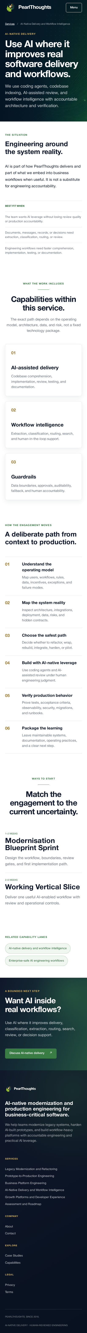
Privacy (10, 1285)
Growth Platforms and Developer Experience (35, 1197)
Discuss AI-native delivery (31, 1053)
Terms (9, 1292)
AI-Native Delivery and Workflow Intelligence (34, 1190)
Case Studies (14, 1255)
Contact (10, 1233)
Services (10, 24)
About (9, 1226)
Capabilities (12, 1263)
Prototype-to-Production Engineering (29, 1176)
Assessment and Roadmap (23, 1204)
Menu (74, 7)
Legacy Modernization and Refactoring (31, 1169)
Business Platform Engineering (25, 1183)
